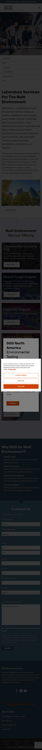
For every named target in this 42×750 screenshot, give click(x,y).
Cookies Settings (21, 375)
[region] (21, 375)
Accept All (21, 386)
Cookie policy (12, 369)
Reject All (21, 381)
